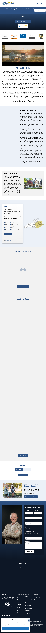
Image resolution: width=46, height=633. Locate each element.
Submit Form (29, 551)
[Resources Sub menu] (29, 8)
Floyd (18, 226)
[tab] (19, 469)
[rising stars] (23, 36)
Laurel (6, 230)
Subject (26, 536)
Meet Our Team (23, 455)
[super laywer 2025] (14, 36)
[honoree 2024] (41, 36)
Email (26, 515)
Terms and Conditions (19, 607)
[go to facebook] (35, 3)
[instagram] (41, 3)
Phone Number (28, 521)
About (7, 8)
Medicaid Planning (28, 608)
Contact (33, 8)
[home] (9, 3)
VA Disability (27, 613)
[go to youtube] (37, 3)
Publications (19, 604)
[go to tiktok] (43, 3)
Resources (27, 8)
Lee (11, 230)
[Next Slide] (24, 269)
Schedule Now (8, 234)
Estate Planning (28, 600)
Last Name (36, 510)
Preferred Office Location (29, 531)
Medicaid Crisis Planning (28, 606)
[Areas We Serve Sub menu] (19, 10)
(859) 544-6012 (40, 10)
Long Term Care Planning (28, 603)
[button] (28, 619)
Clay (12, 224)
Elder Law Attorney (28, 599)
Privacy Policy (17, 630)
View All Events (23, 474)
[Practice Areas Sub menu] (14, 9)
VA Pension (27, 614)
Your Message (27, 541)
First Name (27, 510)
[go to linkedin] (39, 3)
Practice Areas (12, 9)
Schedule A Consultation (30, 496)
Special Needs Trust (27, 611)
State (26, 526)
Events (22, 8)
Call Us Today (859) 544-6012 (23, 21)
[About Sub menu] (8, 8)
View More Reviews (23, 286)
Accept (15, 628)
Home (3, 8)
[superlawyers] (5, 36)
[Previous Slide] (21, 269)
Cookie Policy (12, 630)
